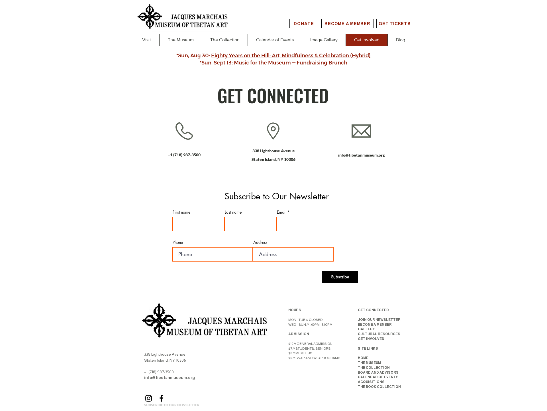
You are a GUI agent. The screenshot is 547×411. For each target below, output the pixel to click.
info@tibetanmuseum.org (361, 155)
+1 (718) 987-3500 (184, 154)
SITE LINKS (368, 349)
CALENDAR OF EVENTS (378, 377)
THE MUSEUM (369, 363)
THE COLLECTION (374, 368)
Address (260, 242)
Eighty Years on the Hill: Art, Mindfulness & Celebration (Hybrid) (291, 55)
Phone (178, 242)
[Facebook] (161, 398)
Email (281, 212)
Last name (233, 212)
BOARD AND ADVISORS (378, 372)
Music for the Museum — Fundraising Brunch (290, 63)
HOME (363, 358)
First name (181, 212)
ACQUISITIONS (371, 382)
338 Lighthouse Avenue (273, 150)
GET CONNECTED (373, 310)
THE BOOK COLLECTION (379, 387)
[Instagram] (148, 398)
